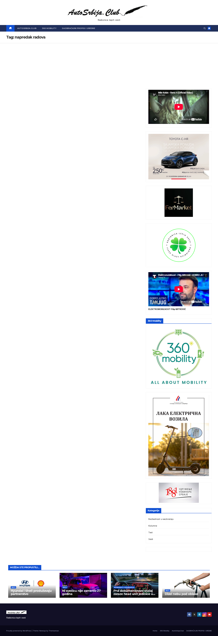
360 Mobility (49, 28)
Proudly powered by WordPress (19, 631)
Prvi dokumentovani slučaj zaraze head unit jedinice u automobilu (133, 594)
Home (155, 631)
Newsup (42, 631)
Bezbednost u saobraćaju (160, 519)
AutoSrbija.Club (27, 28)
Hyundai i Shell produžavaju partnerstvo (31, 592)
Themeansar (54, 631)
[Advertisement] (109, 62)
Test (150, 532)
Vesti (150, 539)
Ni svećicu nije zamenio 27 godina (81, 592)
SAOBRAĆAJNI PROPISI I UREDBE (78, 28)
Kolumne (152, 525)
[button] (205, 28)
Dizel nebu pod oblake (181, 594)
